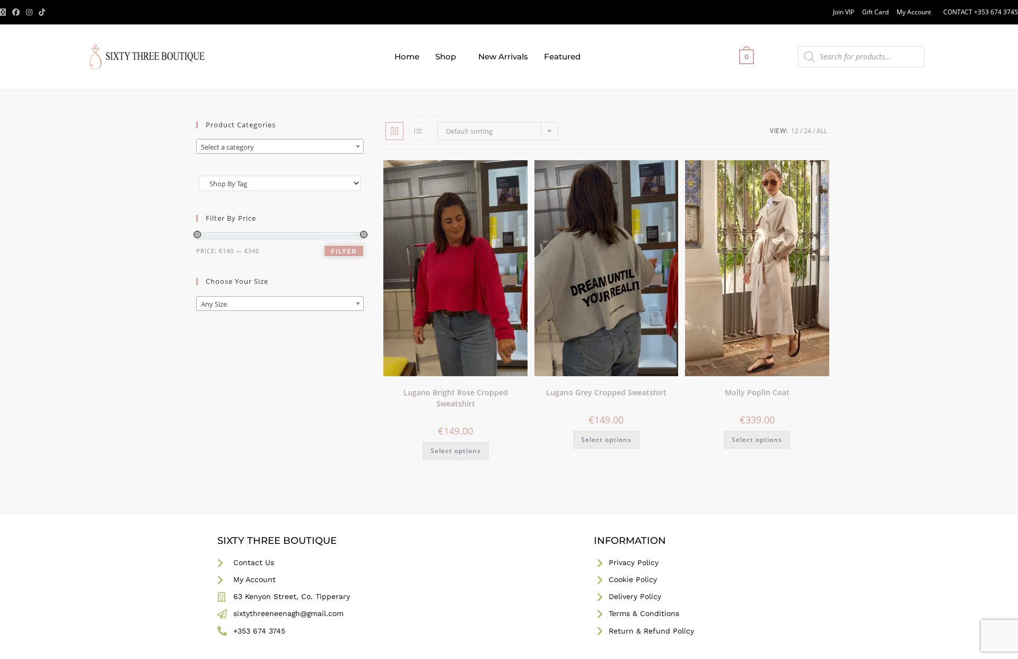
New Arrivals (503, 56)
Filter (344, 251)
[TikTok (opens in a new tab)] (42, 12)
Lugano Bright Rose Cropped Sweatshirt (455, 398)
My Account (914, 11)
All (822, 130)
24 (807, 130)
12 (794, 130)
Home (406, 56)
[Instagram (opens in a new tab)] (29, 12)
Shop (445, 56)
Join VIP (843, 11)
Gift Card (875, 11)
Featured (562, 56)
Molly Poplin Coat (757, 392)
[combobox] (280, 146)
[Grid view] (394, 131)
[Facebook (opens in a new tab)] (16, 12)
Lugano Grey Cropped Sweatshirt (606, 392)
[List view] (418, 131)
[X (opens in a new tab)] (4, 12)
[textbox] (280, 147)
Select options (456, 450)
